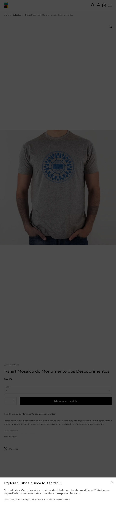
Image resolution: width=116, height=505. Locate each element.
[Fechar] (111, 482)
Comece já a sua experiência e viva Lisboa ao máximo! (37, 499)
